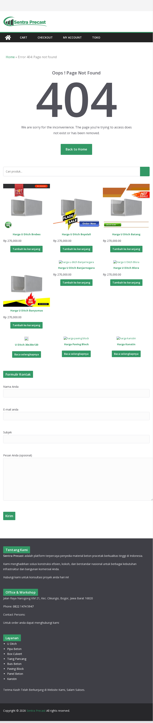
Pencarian (145, 171)
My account (72, 37)
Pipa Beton (14, 649)
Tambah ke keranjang (26, 249)
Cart (23, 37)
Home (10, 57)
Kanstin (12, 679)
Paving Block (15, 669)
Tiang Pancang (16, 659)
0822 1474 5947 (23, 606)
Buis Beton (14, 664)
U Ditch (12, 644)
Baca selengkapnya (26, 354)
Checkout (45, 37)
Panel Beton (15, 674)
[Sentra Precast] (8, 37)
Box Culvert (14, 654)
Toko (96, 37)
